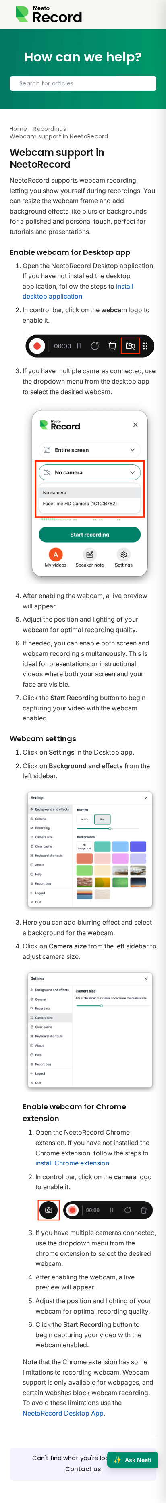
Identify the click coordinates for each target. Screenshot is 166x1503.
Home (18, 129)
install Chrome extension (72, 1163)
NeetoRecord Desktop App (63, 1413)
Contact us (83, 1469)
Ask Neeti (132, 1460)
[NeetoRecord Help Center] (49, 14)
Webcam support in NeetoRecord (59, 136)
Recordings (49, 129)
